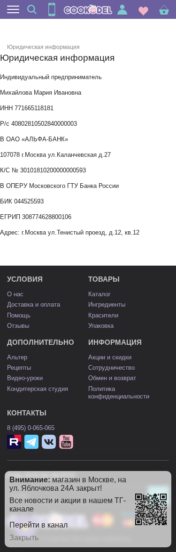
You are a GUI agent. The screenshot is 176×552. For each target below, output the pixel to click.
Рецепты (19, 367)
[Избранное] (143, 10)
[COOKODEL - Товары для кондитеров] (88, 9)
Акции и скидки (109, 357)
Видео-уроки (25, 378)
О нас (15, 294)
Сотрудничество (111, 367)
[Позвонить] (52, 9)
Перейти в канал (38, 525)
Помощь (19, 315)
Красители (103, 315)
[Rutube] (14, 442)
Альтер (17, 357)
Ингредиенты (106, 304)
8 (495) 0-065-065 (30, 427)
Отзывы (18, 325)
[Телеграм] (31, 442)
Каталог (99, 294)
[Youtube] (66, 442)
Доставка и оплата (33, 304)
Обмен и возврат (112, 378)
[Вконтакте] (49, 442)
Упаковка (101, 325)
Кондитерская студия (37, 388)
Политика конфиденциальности (118, 392)
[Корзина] (164, 10)
